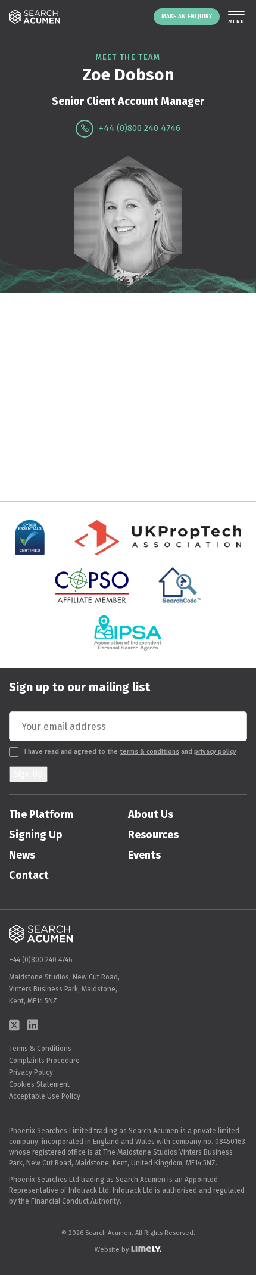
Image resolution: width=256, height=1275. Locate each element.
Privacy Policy (31, 1072)
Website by (112, 1250)
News (22, 855)
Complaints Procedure (44, 1060)
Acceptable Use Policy (44, 1096)
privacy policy (215, 751)
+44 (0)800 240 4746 (138, 128)
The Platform (41, 814)
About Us (150, 814)
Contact (29, 875)
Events (144, 855)
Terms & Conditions (40, 1048)
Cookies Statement (39, 1084)
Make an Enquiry (186, 16)
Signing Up (36, 834)
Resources (153, 834)
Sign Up (28, 774)
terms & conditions (149, 751)
